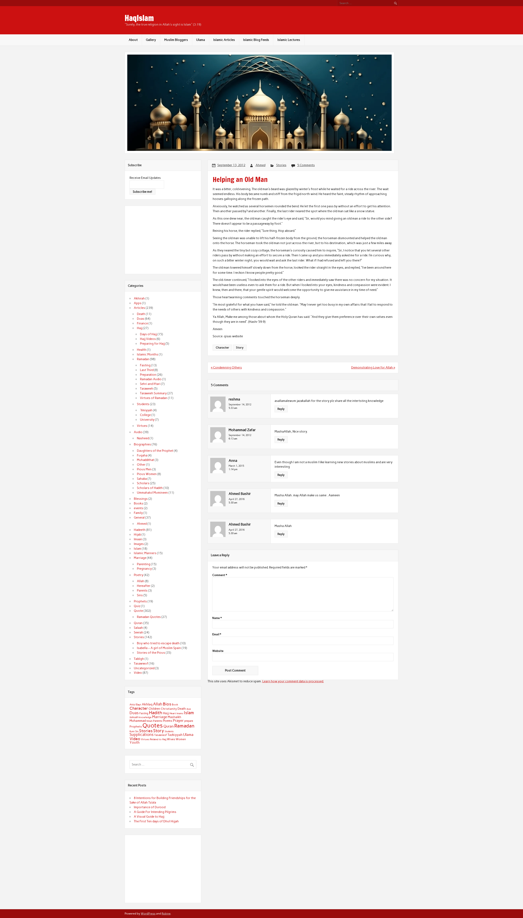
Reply (281, 408)
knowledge (145, 717)
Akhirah (139, 298)
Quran (138, 623)
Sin (137, 731)
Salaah (138, 628)
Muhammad (138, 721)
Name (217, 618)
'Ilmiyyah (146, 410)
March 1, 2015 (236, 465)
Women (181, 739)
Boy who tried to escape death (158, 643)
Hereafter (143, 586)
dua (189, 708)
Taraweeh (146, 388)
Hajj (139, 328)
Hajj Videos (148, 339)
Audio (138, 432)
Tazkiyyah (175, 735)
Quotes (152, 725)
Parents (142, 590)
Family (138, 513)
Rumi (132, 731)
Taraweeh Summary (153, 393)
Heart (173, 713)
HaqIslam (139, 18)
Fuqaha (142, 455)
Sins (140, 595)
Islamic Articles (224, 40)
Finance (142, 323)
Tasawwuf (141, 663)
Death (141, 314)
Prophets (140, 601)
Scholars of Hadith (150, 488)
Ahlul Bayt (135, 704)
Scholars (143, 483)
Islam (137, 548)
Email (216, 634)
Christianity (169, 708)
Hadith (155, 712)
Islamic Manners (145, 553)
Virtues (142, 426)
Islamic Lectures (288, 40)
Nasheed (143, 438)
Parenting (143, 564)
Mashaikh (174, 717)
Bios (167, 704)
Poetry (138, 575)
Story (240, 347)
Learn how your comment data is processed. (293, 681)
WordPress (148, 913)
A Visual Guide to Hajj (149, 816)
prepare (188, 720)
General (139, 517)
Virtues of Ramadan (153, 398)
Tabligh (139, 659)
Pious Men (144, 469)
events (138, 508)
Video (138, 673)
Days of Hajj (148, 334)
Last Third (147, 370)
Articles (139, 308)
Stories (281, 165)
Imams (180, 713)
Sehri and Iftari (150, 384)
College (145, 415)
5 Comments (306, 165)
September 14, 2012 (240, 404)
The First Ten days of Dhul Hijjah (156, 821)
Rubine (166, 913)
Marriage (140, 558)
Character (222, 347)
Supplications (142, 734)
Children (154, 709)
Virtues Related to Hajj (153, 739)
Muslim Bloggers (176, 40)
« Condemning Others (226, 367)
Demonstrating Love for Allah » (373, 367)
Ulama (200, 40)
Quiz (137, 606)
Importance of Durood (149, 807)
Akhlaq (147, 704)
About (133, 40)
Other (141, 464)
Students (143, 404)
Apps (137, 303)
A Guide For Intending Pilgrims (155, 812)
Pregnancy (144, 569)
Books (138, 503)
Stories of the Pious (151, 653)
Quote (138, 611)
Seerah (138, 632)
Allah (140, 581)
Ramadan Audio (151, 379)
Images (139, 544)
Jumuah (134, 717)
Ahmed (260, 165)
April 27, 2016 (237, 499)
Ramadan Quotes (149, 617)
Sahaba (142, 479)
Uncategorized (144, 668)
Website (218, 651)
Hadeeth (139, 530)
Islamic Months (147, 354)
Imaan (138, 539)
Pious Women (147, 474)
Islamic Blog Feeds (256, 40)
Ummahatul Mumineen (152, 492)
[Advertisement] (164, 239)
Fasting (145, 365)
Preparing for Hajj (152, 343)
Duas (140, 319)
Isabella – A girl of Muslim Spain (159, 648)
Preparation (148, 375)
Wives (171, 739)
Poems (167, 721)
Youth (135, 742)
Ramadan (143, 359)
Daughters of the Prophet (155, 451)
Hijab (137, 534)
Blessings (141, 499)
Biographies (142, 444)
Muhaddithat (145, 460)
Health (141, 350)
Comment (219, 575)
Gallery (151, 40)
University (147, 419)
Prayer (178, 720)
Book (175, 704)
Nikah (149, 721)
